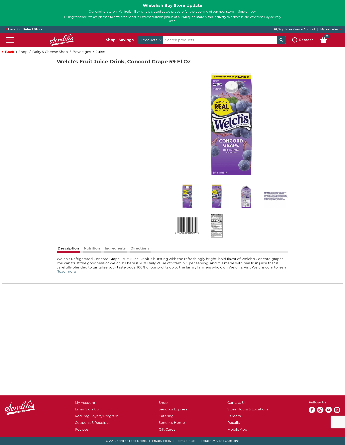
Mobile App (237, 429)
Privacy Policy (161, 441)
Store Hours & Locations (248, 409)
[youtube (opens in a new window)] (328, 411)
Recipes (82, 429)
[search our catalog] (281, 40)
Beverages (82, 52)
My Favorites (329, 29)
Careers (234, 416)
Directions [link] (140, 248)
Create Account (304, 29)
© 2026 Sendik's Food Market (126, 441)
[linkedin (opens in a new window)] (337, 411)
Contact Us (237, 403)
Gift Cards (167, 429)
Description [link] (68, 248)
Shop (110, 40)
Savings (126, 40)
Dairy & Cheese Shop (50, 52)
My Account (85, 403)
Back (9, 52)
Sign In (283, 29)
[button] (187, 196)
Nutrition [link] (92, 248)
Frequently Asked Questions (219, 441)
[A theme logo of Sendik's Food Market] (62, 40)
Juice (100, 52)
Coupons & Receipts (92, 423)
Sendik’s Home (172, 423)
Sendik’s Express (173, 409)
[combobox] (150, 40)
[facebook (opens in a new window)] (312, 411)
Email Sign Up (87, 409)
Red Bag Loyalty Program (97, 416)
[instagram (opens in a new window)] (320, 411)
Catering (166, 416)
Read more (66, 271)
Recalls (233, 423)
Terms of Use (185, 441)
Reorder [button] (306, 40)
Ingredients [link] (115, 248)
